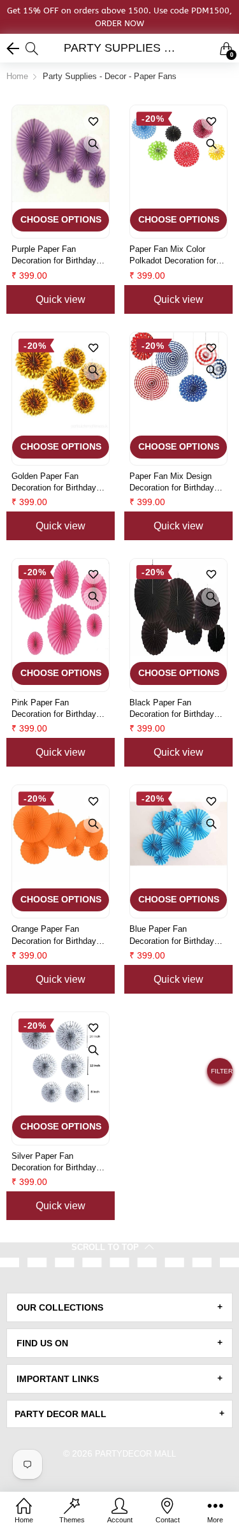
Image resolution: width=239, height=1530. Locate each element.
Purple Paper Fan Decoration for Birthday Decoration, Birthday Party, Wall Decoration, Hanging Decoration (53, 255)
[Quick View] (93, 143)
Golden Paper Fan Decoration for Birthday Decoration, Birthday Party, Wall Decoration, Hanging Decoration (53, 482)
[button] (220, 1076)
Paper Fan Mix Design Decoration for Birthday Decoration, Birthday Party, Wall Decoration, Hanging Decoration (171, 482)
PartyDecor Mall (135, 1454)
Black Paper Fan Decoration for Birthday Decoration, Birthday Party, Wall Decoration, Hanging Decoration (171, 709)
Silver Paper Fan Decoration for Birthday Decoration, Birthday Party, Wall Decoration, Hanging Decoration (53, 1162)
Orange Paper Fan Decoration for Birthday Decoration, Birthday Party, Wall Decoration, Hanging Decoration (53, 935)
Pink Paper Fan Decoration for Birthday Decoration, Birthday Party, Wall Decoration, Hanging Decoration (53, 709)
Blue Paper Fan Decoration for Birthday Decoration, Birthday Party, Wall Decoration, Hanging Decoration (171, 935)
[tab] (119, 1307)
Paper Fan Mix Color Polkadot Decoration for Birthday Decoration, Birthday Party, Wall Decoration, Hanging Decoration (172, 255)
